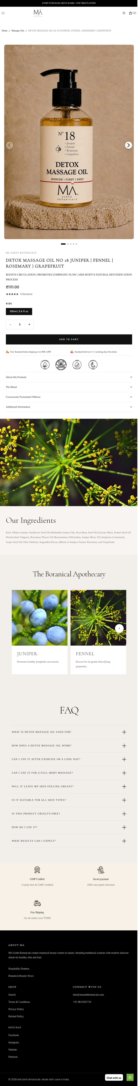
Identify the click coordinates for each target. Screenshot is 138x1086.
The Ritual (68, 387)
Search (12, 994)
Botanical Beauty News (21, 975)
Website (12, 1049)
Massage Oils (18, 31)
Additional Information (68, 407)
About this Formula (68, 377)
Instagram (13, 1042)
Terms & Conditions (19, 1001)
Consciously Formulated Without (68, 397)
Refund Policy (16, 1016)
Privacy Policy (16, 1009)
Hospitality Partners (18, 968)
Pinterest (13, 1056)
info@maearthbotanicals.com (87, 994)
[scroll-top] (127, 1078)
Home (4, 31)
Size (8, 303)
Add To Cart (68, 339)
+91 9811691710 (81, 1001)
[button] (121, 13)
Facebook (13, 1035)
